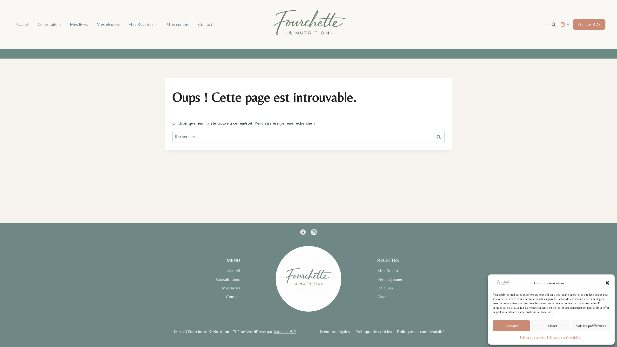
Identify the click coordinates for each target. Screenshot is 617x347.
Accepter (511, 326)
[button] (607, 282)
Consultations (49, 24)
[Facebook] (303, 232)
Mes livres (79, 24)
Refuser (551, 326)
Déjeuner (385, 287)
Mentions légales (335, 331)
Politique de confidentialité (563, 337)
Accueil (22, 24)
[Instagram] (313, 232)
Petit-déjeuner (389, 279)
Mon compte (177, 24)
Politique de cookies (532, 337)
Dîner (382, 296)
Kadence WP (285, 331)
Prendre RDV (589, 24)
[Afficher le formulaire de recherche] (553, 24)
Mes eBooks (108, 24)
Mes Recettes (389, 270)
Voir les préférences (591, 326)
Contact (205, 24)
